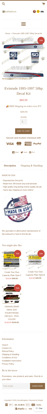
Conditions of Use (9, 357)
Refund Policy (8, 351)
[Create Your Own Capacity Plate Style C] (12, 259)
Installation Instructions (11, 361)
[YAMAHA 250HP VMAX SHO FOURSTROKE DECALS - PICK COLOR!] (12, 294)
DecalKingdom (22, 400)
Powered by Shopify (36, 400)
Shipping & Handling (32, 165)
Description (10, 165)
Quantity (24, 117)
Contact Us (7, 348)
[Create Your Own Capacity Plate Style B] (35, 259)
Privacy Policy (8, 364)
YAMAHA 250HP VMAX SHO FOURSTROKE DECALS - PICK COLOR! (12, 312)
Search (5, 345)
